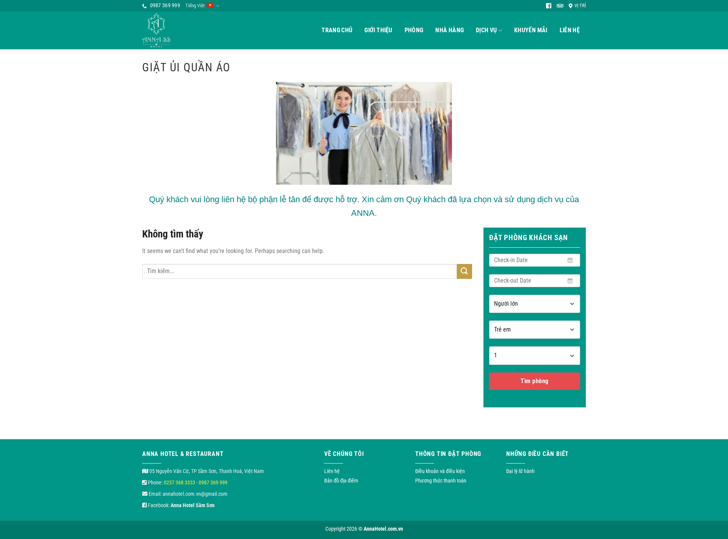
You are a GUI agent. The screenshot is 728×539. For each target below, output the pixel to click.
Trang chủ (337, 30)
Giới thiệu (378, 30)
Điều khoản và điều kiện (440, 471)
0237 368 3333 (179, 482)
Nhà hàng (449, 30)
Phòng (414, 30)
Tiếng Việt (195, 5)
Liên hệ (570, 30)
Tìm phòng (534, 381)
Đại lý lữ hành (520, 471)
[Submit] (464, 271)
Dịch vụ (486, 30)
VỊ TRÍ (580, 5)
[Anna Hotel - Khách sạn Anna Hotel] (166, 30)
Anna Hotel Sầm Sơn (193, 505)
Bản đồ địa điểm (341, 481)
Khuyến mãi (530, 30)
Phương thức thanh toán (440, 481)
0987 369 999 (213, 482)
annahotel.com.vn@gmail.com (195, 494)
